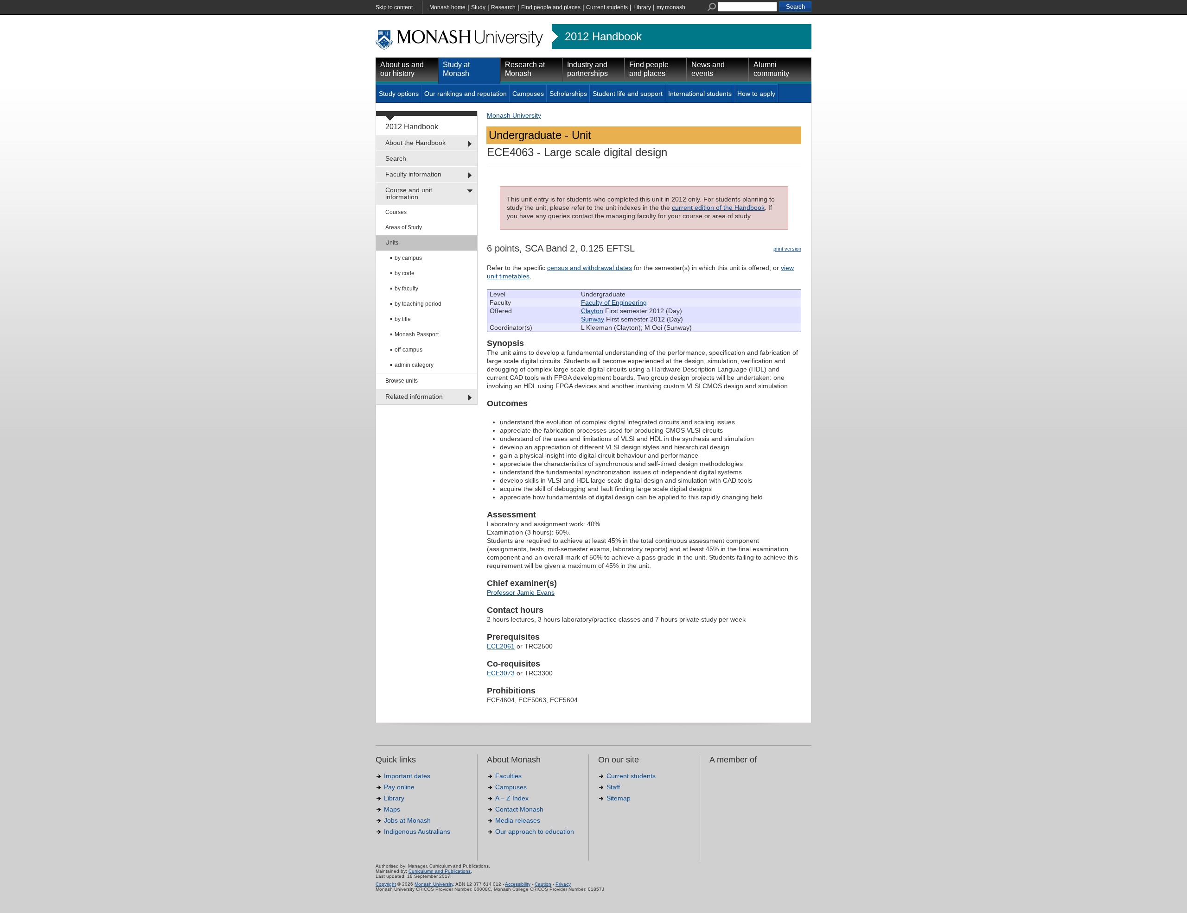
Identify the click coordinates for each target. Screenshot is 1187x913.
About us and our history (402, 69)
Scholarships (568, 93)
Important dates (407, 776)
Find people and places (551, 7)
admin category (414, 365)
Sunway (592, 319)
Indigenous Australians (417, 831)
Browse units (401, 381)
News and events (708, 69)
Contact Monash (519, 809)
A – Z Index (512, 798)
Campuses (528, 93)
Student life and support (628, 93)
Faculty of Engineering (614, 302)
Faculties (508, 776)
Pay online (399, 787)
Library (642, 7)
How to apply (756, 93)
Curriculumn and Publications (439, 871)
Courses (396, 212)
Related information (414, 396)
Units (391, 242)
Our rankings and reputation (465, 93)
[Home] (460, 48)
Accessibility (517, 884)
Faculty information (413, 174)
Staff (613, 787)
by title (403, 319)
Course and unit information (408, 193)
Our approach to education (534, 831)
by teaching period (418, 304)
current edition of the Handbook (718, 207)
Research (503, 7)
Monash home (447, 7)
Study (478, 7)
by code (405, 273)
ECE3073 (501, 673)
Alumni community (771, 69)
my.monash (671, 7)
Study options (399, 93)
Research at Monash (525, 69)
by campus (408, 258)
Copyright (386, 884)
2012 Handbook (603, 36)
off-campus (408, 349)
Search (395, 158)
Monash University (514, 115)
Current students (607, 7)
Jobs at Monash (407, 820)
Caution (543, 884)
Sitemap (618, 798)
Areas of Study (403, 227)
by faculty (406, 288)
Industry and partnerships (587, 69)
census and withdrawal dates (589, 267)
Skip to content (394, 7)
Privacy (563, 884)
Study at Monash (456, 69)
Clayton (592, 311)
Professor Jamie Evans (521, 592)
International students (700, 93)
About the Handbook (415, 142)
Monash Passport (417, 334)
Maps (392, 809)
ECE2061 (501, 646)
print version (787, 249)
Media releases (517, 820)
